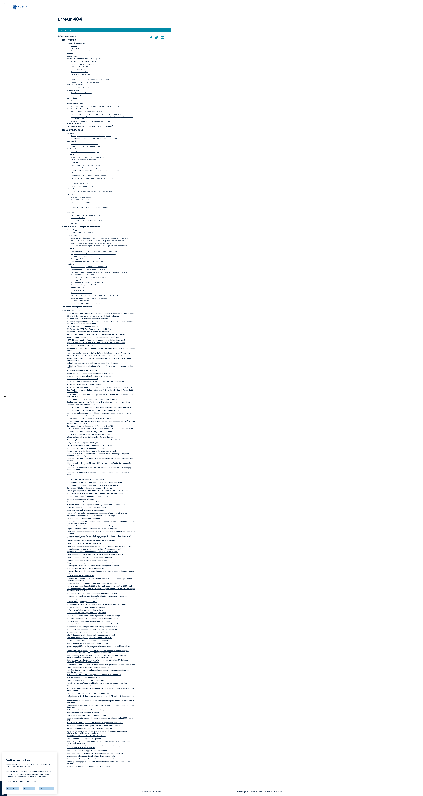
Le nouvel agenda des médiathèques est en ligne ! (86, 607)
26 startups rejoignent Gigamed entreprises (83, 326)
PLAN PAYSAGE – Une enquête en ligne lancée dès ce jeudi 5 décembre (94, 675)
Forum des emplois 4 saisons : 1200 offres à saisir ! (86, 480)
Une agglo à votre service (80, 87)
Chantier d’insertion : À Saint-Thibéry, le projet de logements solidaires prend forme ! (99, 407)
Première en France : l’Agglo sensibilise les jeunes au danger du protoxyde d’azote (98, 683)
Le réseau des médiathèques (82, 186)
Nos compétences (72, 129)
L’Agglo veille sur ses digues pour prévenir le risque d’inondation (91, 563)
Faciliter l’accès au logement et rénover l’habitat (88, 176)
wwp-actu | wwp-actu (71, 310)
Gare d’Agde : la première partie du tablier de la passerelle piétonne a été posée (97, 491)
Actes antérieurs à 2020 (79, 72)
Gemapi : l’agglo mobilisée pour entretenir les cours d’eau (89, 496)
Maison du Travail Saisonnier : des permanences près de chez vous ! (93, 629)
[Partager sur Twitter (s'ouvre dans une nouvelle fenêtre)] (156, 37)
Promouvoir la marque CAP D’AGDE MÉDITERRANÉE (89, 267)
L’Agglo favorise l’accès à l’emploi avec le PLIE (84, 543)
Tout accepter (46, 789)
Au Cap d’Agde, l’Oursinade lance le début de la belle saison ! (90, 373)
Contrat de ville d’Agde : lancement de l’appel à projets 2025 (90, 426)
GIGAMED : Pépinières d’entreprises (84, 160)
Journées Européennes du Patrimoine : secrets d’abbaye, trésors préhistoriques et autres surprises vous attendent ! (101, 522)
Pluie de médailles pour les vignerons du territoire (85, 677)
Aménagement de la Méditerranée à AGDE (86, 112)
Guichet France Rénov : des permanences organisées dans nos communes (96, 505)
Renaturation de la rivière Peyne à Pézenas (83, 713)
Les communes (76, 48)
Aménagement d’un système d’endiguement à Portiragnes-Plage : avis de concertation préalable (101, 349)
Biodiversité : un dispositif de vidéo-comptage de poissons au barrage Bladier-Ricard (99, 387)
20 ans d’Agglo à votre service (82, 233)
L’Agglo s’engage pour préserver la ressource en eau (87, 560)
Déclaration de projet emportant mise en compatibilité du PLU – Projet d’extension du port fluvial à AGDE (102, 118)
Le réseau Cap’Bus (78, 218)
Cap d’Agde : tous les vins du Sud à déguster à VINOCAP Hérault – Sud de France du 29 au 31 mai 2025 (100, 391)
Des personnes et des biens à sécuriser (85, 165)
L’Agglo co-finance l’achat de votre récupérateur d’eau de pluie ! (92, 529)
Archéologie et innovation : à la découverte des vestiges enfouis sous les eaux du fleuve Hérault (101, 367)
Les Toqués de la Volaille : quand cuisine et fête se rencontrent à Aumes (94, 624)
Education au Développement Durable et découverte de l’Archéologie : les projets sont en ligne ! (100, 459)
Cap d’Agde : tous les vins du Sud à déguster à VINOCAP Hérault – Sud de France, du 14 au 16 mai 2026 (100, 395)
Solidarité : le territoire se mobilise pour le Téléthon (86, 736)
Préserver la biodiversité (80, 301)
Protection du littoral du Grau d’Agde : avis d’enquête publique (90, 710)
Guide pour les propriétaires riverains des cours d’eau (87, 510)
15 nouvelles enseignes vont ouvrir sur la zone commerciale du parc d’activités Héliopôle (101, 313)
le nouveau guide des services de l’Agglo (82, 599)
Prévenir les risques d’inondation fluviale (85, 303)
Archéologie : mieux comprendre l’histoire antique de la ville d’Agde (92, 363)
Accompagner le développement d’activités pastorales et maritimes (96, 138)
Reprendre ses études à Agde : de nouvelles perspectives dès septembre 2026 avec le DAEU (100, 719)
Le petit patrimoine (78, 205)
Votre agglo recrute (78, 95)
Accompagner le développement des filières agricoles (91, 136)
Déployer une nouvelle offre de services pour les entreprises (93, 254)
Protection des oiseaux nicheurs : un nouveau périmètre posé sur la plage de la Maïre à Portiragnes (100, 702)
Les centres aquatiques (79, 184)
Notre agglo (69, 39)
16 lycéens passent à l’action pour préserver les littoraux (88, 319)
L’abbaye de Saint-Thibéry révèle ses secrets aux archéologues (91, 541)
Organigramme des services (81, 51)
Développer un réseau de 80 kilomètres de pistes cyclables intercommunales (99, 238)
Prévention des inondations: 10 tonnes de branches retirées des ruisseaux (95, 686)
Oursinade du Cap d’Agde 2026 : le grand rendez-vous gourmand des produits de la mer (101, 665)
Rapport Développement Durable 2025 (85, 82)
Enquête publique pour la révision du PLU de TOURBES (90, 121)
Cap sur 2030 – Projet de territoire (81, 226)
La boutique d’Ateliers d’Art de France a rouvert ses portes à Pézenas (93, 566)
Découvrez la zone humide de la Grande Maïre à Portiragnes (90, 437)
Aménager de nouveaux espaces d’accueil (87, 282)
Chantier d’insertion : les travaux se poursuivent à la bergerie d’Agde (93, 410)
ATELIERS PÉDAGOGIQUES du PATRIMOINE (82, 370)
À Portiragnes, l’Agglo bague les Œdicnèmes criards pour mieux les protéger (96, 334)
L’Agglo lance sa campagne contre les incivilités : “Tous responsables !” (94, 549)
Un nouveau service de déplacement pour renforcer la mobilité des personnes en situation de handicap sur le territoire (98, 747)
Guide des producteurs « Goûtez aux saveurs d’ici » (86, 507)
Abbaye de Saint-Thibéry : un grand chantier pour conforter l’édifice (93, 337)
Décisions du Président (79, 67)
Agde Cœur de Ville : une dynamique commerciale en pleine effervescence (96, 343)
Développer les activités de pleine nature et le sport (90, 269)
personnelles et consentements (34, 777)
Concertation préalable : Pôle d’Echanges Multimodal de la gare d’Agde (97, 114)
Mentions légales (242, 792)
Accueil (24, 7)
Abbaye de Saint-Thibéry (80, 200)
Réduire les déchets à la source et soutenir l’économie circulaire (94, 295)
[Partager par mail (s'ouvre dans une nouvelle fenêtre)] (163, 37)
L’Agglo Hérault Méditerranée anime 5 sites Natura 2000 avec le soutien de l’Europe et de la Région (101, 532)
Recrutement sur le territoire (81, 93)
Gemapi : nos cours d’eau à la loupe (80, 499)
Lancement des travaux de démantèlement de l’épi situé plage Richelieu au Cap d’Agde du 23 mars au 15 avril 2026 (101, 590)
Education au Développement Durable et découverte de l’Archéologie (96, 170)
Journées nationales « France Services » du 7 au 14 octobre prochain (93, 526)
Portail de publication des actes (82, 64)
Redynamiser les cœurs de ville (82, 256)
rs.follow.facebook (157, 791)
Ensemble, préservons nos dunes (79, 477)
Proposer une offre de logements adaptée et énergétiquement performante (99, 246)
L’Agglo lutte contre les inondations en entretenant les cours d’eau (92, 552)
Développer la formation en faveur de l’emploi (88, 259)
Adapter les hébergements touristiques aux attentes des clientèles (95, 285)
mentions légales (30, 781)
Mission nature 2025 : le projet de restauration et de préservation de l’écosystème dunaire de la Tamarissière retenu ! (98, 647)
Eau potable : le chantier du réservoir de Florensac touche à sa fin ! (92, 451)
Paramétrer (29, 789)
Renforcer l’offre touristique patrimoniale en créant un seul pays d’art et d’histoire (100, 272)
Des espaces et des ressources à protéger (87, 168)
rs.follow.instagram (165, 791)
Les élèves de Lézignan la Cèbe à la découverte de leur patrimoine (92, 618)
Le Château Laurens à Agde (81, 197)
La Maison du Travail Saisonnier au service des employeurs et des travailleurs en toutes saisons (100, 572)
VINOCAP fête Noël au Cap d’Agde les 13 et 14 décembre (88, 766)
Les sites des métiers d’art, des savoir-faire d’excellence (91, 192)
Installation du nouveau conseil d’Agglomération (85, 518)
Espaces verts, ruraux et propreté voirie (85, 146)
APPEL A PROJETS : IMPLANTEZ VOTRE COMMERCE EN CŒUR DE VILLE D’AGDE (94, 356)
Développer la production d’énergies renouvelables (90, 298)
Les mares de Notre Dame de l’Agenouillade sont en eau (88, 621)
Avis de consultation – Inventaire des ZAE (82, 379)
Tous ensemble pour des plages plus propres (84, 738)
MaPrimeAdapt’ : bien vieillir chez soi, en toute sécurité (87, 632)
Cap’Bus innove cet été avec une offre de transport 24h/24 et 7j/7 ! (93, 399)
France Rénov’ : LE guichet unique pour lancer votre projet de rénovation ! (95, 482)
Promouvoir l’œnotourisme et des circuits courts (88, 277)
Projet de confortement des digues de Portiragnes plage (88, 693)
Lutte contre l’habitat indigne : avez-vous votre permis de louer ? (92, 627)
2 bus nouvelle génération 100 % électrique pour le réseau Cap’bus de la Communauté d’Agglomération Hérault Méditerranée (100, 322)
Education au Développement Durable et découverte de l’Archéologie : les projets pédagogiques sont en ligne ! (98, 455)
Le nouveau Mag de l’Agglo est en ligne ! (82, 602)
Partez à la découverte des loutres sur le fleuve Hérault (88, 667)
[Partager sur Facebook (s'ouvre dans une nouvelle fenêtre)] (151, 37)
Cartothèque (75, 101)
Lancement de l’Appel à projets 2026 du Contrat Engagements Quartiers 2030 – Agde (100, 586)
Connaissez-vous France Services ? (80, 416)
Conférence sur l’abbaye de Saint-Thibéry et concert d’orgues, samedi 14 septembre (99, 413)
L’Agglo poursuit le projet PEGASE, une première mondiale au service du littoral (96, 554)
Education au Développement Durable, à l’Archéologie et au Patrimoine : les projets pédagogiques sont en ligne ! (99, 464)
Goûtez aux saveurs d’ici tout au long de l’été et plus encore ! (90, 502)
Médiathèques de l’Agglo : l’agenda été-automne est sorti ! (89, 638)
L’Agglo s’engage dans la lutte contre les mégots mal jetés (89, 557)
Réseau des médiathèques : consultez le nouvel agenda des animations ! (95, 723)
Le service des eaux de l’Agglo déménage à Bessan (86, 613)
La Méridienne (76, 223)
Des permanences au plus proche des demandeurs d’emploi (90, 445)
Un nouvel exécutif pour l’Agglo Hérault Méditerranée (87, 750)
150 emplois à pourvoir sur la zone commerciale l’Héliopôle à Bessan (93, 316)
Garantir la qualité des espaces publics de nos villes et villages (94, 243)
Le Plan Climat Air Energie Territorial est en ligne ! (85, 610)
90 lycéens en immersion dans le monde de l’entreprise (88, 332)
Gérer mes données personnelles (261, 792)
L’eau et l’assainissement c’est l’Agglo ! (85, 152)
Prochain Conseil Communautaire (83, 61)
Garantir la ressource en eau (81, 293)
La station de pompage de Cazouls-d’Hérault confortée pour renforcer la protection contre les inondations (99, 580)
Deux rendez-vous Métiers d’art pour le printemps (86, 448)
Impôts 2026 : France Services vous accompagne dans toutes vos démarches (97, 513)
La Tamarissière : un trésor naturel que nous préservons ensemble (92, 583)
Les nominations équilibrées (81, 77)
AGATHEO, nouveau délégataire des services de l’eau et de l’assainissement (96, 340)
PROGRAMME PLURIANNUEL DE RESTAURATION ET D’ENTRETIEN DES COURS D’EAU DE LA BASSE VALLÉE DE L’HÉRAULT (100, 690)
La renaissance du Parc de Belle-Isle (80, 576)
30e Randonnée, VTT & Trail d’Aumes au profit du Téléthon (89, 329)
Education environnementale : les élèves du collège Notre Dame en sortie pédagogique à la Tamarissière (100, 468)
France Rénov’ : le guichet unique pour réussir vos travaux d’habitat (92, 485)
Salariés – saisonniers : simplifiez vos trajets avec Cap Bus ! (89, 728)
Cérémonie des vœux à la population (81, 405)
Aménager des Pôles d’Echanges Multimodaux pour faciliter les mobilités (97, 241)
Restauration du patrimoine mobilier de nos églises (90, 207)
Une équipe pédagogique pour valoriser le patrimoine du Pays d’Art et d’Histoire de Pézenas (98, 763)
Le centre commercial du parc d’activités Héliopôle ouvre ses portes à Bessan (97, 596)
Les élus (74, 46)
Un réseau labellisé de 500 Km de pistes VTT (87, 220)
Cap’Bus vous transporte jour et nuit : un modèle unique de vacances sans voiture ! (99, 402)
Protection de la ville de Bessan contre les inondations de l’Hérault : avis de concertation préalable (100, 697)
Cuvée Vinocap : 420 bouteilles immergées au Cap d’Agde (89, 431)
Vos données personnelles (77, 306)
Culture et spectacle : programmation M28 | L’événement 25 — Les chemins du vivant (100, 429)
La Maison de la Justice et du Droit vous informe (85, 568)
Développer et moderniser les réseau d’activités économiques (94, 251)
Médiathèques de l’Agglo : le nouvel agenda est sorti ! (87, 640)
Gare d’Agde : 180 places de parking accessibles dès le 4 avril (90, 488)
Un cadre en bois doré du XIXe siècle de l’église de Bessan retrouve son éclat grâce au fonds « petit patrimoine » (100, 742)
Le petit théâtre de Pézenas (81, 202)
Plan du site (278, 792)
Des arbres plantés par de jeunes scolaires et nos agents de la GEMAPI (93, 440)
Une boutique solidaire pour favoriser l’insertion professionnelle (91, 756)
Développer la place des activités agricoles (87, 261)
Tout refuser (12, 789)
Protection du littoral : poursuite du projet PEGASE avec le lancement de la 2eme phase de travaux (100, 706)
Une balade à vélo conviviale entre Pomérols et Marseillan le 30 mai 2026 (95, 753)
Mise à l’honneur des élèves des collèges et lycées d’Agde (89, 643)
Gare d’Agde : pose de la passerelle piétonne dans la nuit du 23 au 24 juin (95, 493)
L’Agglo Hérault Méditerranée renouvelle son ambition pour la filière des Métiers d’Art (99, 546)
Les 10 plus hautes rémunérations (83, 74)
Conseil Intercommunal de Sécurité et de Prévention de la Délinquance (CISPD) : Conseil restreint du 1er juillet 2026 (101, 422)
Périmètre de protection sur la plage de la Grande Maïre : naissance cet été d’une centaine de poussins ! (98, 671)
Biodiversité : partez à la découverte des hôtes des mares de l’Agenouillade (95, 381)
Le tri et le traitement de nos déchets (84, 144)
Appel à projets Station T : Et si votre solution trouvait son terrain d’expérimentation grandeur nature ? (99, 359)
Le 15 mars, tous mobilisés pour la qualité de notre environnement (92, 593)
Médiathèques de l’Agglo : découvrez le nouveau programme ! (91, 635)
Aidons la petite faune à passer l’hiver (81, 345)
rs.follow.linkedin (170, 791)
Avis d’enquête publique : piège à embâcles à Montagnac (89, 376)
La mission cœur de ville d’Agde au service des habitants (92, 178)
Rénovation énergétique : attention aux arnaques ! (86, 715)
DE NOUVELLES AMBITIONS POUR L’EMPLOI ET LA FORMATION (88, 434)
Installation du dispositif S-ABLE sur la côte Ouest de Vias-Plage (91, 516)
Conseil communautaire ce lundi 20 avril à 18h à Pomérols (89, 418)
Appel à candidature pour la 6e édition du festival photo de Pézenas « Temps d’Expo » (99, 353)
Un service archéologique (80, 210)
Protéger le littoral (77, 290)
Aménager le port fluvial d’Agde (82, 275)
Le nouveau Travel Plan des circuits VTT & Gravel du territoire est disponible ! (96, 604)
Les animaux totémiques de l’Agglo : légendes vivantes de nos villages (94, 616)
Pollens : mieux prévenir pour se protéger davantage (87, 680)
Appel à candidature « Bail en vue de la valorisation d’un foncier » (95, 106)
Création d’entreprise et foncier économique (87, 157)
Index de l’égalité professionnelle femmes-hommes (90, 80)
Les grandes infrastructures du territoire (85, 215)
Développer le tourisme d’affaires (83, 280)
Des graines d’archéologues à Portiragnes (83, 443)
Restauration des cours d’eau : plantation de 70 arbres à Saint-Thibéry (94, 726)
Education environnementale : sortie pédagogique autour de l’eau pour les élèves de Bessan (99, 473)
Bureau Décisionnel (78, 69)
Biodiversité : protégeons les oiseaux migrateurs (85, 384)
